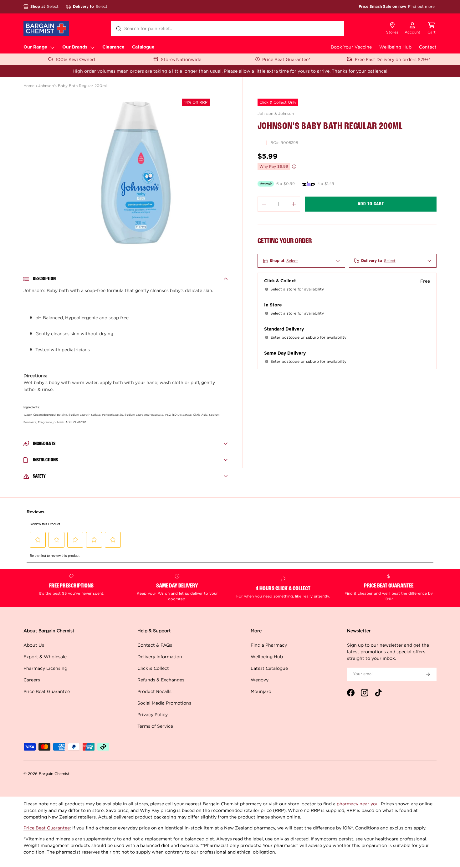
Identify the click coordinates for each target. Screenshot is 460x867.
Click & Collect (153, 668)
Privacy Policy (152, 714)
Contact (428, 46)
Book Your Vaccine (351, 46)
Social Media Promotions (164, 702)
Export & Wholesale (45, 656)
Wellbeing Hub (395, 46)
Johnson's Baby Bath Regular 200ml (72, 86)
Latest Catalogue (269, 668)
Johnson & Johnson (276, 113)
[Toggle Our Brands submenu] (92, 47)
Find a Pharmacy (269, 645)
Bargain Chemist (54, 774)
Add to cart (371, 204)
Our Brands (74, 47)
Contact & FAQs (154, 645)
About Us (33, 645)
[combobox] (227, 28)
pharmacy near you (358, 803)
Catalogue (143, 47)
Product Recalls (154, 691)
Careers (31, 679)
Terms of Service (155, 726)
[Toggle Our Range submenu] (52, 47)
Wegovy (259, 679)
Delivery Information (159, 656)
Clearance (113, 47)
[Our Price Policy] (294, 166)
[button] (432, 28)
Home (28, 86)
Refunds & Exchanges (160, 679)
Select (53, 6)
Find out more (421, 6)
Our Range (35, 47)
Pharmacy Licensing (45, 668)
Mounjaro (261, 691)
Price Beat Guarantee (46, 691)
